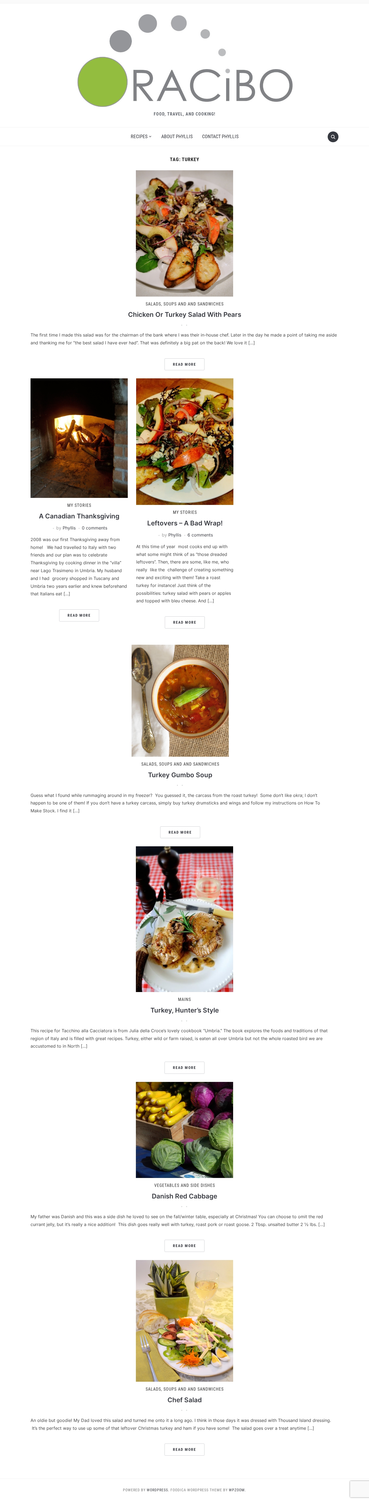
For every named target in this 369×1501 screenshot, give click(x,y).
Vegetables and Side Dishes (184, 1185)
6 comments (200, 535)
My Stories (79, 505)
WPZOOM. (237, 1490)
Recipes (139, 136)
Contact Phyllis (220, 136)
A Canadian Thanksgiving (79, 516)
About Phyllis (177, 136)
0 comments (94, 528)
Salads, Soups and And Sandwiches (185, 304)
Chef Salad (184, 1400)
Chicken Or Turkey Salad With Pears (184, 314)
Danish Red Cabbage (184, 1196)
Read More (184, 364)
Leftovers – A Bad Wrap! (185, 523)
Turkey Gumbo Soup (180, 775)
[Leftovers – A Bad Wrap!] (184, 441)
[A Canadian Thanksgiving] (79, 437)
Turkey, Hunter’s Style (184, 1010)
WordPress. (158, 1490)
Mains (184, 999)
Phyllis (69, 528)
